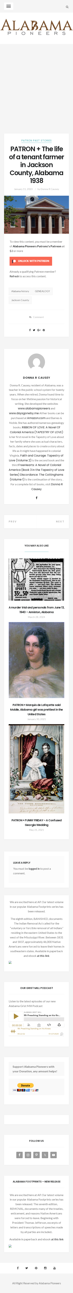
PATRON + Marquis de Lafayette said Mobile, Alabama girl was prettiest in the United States (36, 709)
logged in (34, 868)
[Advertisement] (36, 83)
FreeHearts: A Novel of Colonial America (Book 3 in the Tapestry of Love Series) (36, 470)
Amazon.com (36, 418)
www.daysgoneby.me (24, 413)
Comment (38, 317)
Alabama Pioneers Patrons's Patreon (37, 246)
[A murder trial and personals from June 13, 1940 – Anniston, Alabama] (36, 579)
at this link (43, 955)
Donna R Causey (50, 189)
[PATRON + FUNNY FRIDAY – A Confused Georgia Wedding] (36, 768)
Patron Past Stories (36, 140)
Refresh (14, 276)
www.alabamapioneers (34, 408)
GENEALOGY (42, 291)
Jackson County (20, 300)
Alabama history (20, 291)
